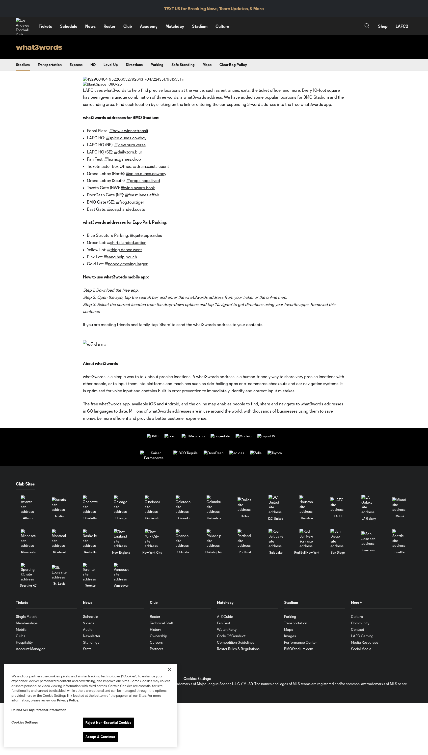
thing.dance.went (126, 249)
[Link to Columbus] (214, 504)
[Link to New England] (121, 538)
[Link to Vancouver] (121, 572)
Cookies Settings (197, 678)
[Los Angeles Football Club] (24, 26)
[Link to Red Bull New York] (306, 538)
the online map (202, 403)
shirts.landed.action (128, 242)
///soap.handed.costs (126, 209)
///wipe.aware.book (138, 187)
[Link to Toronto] (90, 572)
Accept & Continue (100, 737)
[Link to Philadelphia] (214, 538)
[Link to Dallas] (245, 504)
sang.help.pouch (122, 256)
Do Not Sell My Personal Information (38, 710)
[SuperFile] (220, 436)
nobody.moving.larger (128, 263)
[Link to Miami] (399, 504)
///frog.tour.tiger (130, 202)
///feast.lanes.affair (142, 194)
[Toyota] (275, 453)
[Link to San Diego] (337, 538)
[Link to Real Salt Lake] (275, 538)
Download (105, 290)
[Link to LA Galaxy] (368, 504)
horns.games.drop (124, 159)
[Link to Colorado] (183, 504)
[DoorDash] (213, 453)
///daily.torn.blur (128, 152)
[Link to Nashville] (90, 538)
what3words (115, 90)
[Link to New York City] (152, 538)
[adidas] (236, 453)
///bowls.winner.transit (128, 130)
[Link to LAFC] (337, 504)
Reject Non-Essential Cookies (108, 723)
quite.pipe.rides (147, 235)
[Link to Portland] (245, 538)
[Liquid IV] (266, 436)
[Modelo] (243, 436)
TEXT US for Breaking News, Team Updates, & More (214, 9)
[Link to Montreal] (59, 538)
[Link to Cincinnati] (152, 504)
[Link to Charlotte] (90, 504)
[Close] (169, 669)
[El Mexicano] (193, 436)
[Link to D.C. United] (275, 504)
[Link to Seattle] (399, 538)
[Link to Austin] (59, 504)
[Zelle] (256, 453)
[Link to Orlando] (183, 538)
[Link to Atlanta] (28, 504)
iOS (152, 403)
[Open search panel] (367, 26)
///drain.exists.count (151, 166)
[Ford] (170, 436)
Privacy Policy (67, 700)
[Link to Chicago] (121, 504)
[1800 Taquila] (185, 453)
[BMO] (153, 436)
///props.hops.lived (143, 180)
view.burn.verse (132, 144)
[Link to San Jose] (368, 538)
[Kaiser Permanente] (153, 458)
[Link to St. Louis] (59, 572)
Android (172, 403)
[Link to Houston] (306, 504)
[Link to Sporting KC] (28, 572)
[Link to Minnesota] (28, 538)
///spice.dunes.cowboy (126, 137)
